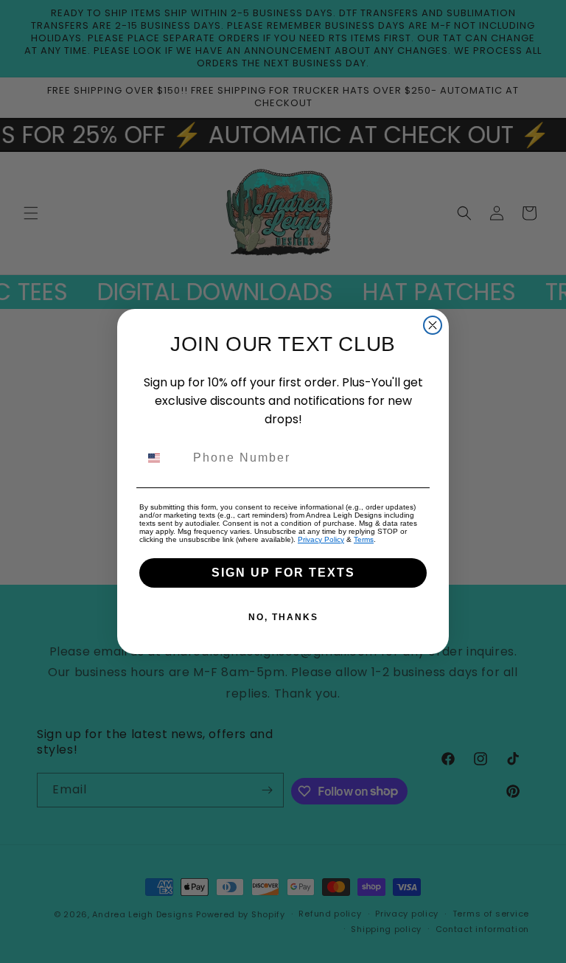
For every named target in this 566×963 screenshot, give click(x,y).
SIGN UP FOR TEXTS (283, 572)
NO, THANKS (283, 617)
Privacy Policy (321, 539)
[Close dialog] (432, 325)
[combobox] (163, 458)
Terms (364, 539)
